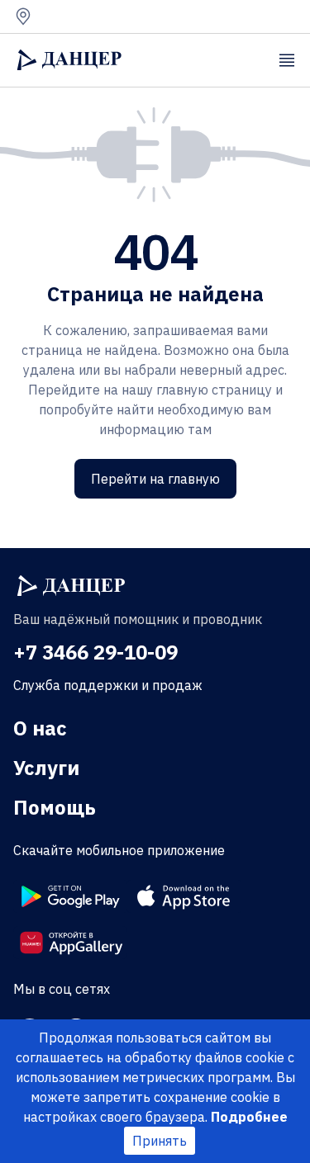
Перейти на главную (155, 478)
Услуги (46, 767)
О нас (40, 728)
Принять (159, 1140)
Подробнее (249, 1117)
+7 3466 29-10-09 (95, 652)
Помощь (54, 807)
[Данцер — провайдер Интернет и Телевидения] (71, 586)
